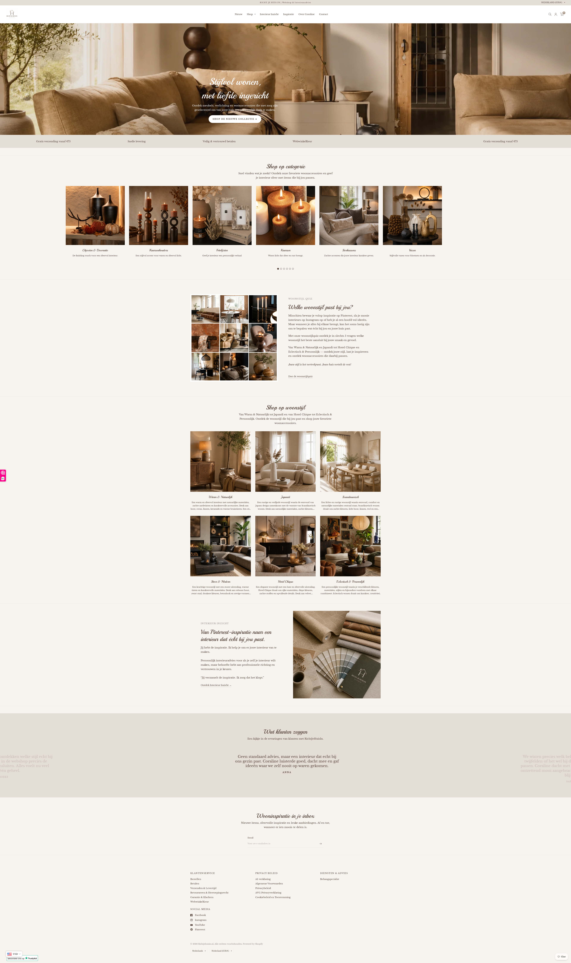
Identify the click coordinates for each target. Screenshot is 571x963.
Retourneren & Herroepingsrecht (209, 892)
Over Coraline (306, 14)
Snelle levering (440, 141)
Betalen (194, 883)
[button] (235, 119)
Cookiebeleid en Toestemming (273, 897)
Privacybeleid (263, 888)
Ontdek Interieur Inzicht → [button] (216, 685)
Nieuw (238, 14)
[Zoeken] (550, 14)
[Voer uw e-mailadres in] (320, 843)
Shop (250, 14)
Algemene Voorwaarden (269, 883)
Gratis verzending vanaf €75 (356, 141)
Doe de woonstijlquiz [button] (300, 376)
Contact (323, 14)
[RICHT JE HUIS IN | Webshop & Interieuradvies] (285, 2)
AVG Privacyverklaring (268, 892)
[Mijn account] (556, 14)
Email (250, 837)
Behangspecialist (329, 879)
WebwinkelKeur (158, 141)
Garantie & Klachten (201, 897)
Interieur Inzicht (269, 14)
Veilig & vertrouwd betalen (75, 141)
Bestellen (195, 879)
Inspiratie (288, 14)
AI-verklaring (263, 879)
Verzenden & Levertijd (203, 888)
